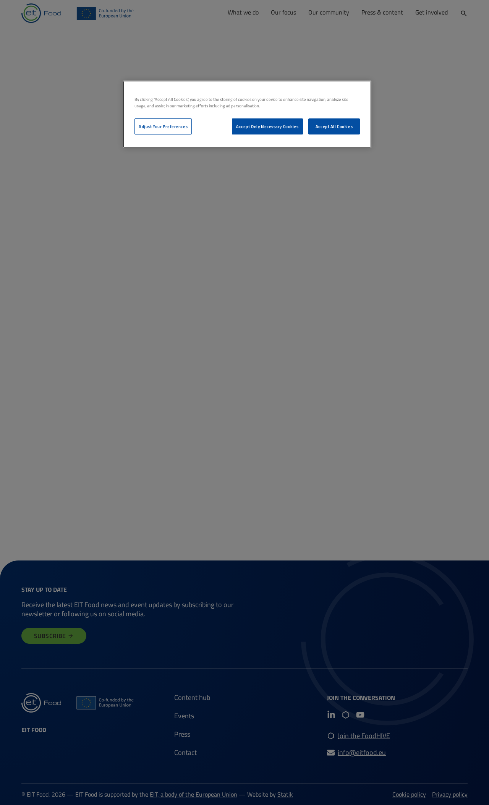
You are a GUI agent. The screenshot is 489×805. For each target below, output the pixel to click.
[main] (247, 114)
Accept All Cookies (334, 126)
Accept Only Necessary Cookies (267, 126)
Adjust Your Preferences (163, 126)
